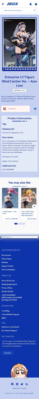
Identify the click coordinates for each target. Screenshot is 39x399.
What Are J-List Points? (10, 327)
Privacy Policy (7, 288)
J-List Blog (5, 311)
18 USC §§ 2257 (7, 291)
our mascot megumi (9, 330)
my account (6, 255)
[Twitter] (22, 383)
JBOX (4, 318)
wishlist (5, 262)
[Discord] (17, 383)
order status (7, 259)
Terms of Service (8, 281)
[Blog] (27, 383)
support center (8, 266)
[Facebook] (12, 383)
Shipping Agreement (9, 284)
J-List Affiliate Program (10, 314)
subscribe (7, 353)
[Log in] (35, 108)
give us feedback (8, 270)
